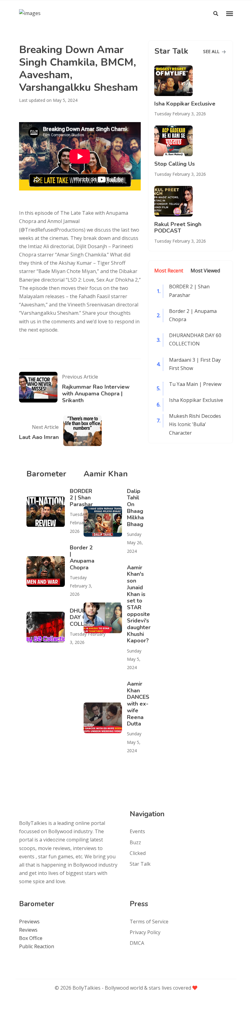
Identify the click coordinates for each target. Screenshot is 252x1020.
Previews (29, 921)
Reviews (28, 929)
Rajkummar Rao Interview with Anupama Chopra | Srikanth (95, 393)
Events (137, 831)
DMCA (137, 943)
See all (212, 51)
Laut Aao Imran (39, 437)
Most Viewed (205, 270)
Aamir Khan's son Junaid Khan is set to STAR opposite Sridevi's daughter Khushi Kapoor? (139, 604)
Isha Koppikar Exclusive (184, 103)
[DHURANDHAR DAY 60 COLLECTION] (48, 627)
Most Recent (168, 270)
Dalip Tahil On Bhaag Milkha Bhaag (135, 507)
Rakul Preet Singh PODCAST (177, 228)
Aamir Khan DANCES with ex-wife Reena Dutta (138, 703)
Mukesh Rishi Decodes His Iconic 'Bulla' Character (195, 424)
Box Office (30, 938)
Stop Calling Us (174, 163)
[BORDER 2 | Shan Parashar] (48, 511)
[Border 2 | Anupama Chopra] (48, 571)
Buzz (135, 842)
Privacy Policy (145, 932)
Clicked (138, 853)
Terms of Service (149, 921)
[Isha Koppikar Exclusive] (190, 80)
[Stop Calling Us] (190, 140)
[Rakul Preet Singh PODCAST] (190, 201)
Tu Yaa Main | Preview (195, 384)
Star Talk (140, 863)
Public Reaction (36, 946)
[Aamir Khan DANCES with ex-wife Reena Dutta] (105, 717)
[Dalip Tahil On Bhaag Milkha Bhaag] (105, 521)
